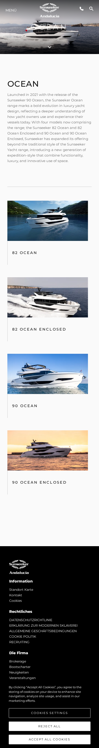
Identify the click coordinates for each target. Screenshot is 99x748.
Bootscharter (20, 667)
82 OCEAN (25, 253)
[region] (49, 714)
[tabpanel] (49, 300)
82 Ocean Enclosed (39, 329)
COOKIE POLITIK (22, 636)
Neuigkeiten (19, 672)
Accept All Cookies (49, 739)
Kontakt (15, 595)
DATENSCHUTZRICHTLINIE (30, 620)
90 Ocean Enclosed (39, 482)
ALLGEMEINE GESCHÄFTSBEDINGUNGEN (43, 631)
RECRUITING (19, 642)
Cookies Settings (49, 713)
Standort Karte (21, 590)
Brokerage (17, 661)
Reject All (49, 726)
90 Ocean (25, 406)
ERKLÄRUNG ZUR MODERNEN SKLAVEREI (43, 625)
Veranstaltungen (22, 678)
